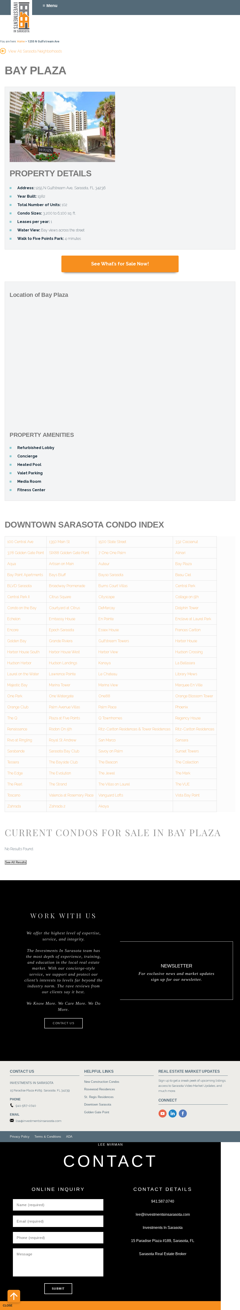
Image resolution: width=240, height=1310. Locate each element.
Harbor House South (23, 652)
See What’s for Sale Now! (120, 264)
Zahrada (14, 806)
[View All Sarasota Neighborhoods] (3, 49)
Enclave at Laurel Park (193, 619)
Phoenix (181, 707)
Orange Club (17, 707)
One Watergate (61, 696)
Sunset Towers (187, 751)
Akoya (103, 806)
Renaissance (17, 729)
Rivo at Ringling (19, 740)
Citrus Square (60, 597)
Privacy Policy (20, 1136)
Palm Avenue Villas (64, 707)
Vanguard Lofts (110, 795)
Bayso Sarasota (110, 575)
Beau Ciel (183, 575)
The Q (12, 718)
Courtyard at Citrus (64, 608)
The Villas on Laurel (114, 784)
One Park (14, 696)
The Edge (15, 773)
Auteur (103, 564)
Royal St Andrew (62, 740)
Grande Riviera (60, 641)
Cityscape (106, 597)
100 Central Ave (20, 542)
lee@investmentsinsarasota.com (163, 1214)
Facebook (183, 1113)
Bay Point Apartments (25, 575)
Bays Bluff (57, 575)
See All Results (15, 862)
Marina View (108, 685)
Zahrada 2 (57, 806)
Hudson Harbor (19, 663)
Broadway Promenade (67, 586)
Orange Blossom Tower (194, 696)
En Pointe (106, 619)
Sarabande (16, 751)
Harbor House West (64, 652)
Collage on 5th (187, 597)
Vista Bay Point (187, 795)
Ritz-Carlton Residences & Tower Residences (134, 729)
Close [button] (7, 1305)
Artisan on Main (61, 564)
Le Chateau (107, 674)
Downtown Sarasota (97, 1104)
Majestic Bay (17, 685)
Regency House (188, 718)
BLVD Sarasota (19, 586)
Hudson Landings (63, 663)
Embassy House (62, 619)
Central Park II (18, 597)
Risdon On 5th (60, 729)
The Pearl (14, 784)
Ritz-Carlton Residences (194, 729)
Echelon (13, 619)
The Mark (182, 773)
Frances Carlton (188, 630)
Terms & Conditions (47, 1136)
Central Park (185, 586)
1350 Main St (59, 542)
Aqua (11, 564)
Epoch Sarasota (61, 630)
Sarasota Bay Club (64, 751)
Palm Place (107, 707)
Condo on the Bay (22, 608)
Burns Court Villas (113, 586)
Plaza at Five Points (64, 718)
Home (21, 41)
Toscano (13, 795)
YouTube (162, 1113)
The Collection (187, 762)
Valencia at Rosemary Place (71, 795)
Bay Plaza (183, 564)
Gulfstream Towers (113, 641)
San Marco (107, 740)
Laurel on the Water (23, 674)
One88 (104, 696)
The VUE (182, 784)
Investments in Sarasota (22, 17)
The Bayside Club (63, 762)
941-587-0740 (26, 1105)
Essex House (108, 630)
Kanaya (104, 663)
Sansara (181, 740)
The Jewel (106, 773)
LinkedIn (173, 1113)
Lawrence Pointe (62, 674)
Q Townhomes (110, 718)
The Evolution (60, 773)
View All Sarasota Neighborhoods (35, 51)
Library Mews (186, 674)
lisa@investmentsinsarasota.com (38, 1121)
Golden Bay (16, 641)
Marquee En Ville (188, 685)
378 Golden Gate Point (25, 553)
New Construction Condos (101, 1081)
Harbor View (108, 652)
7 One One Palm (112, 553)
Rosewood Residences (99, 1089)
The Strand (58, 784)
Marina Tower (59, 685)
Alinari (180, 553)
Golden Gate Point (96, 1112)
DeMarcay (106, 608)
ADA (69, 1136)
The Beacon (108, 762)
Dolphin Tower (187, 608)
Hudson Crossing (189, 652)
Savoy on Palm (110, 751)
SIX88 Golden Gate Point (69, 553)
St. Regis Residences (99, 1097)
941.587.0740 (162, 1201)
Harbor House (186, 641)
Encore (13, 630)
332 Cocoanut (186, 542)
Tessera (13, 762)
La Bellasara (185, 663)
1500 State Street (112, 542)
